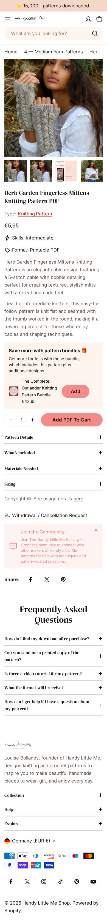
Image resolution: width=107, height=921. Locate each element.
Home (11, 51)
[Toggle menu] (7, 19)
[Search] (95, 33)
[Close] (96, 530)
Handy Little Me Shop (46, 903)
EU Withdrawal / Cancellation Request (45, 515)
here (78, 498)
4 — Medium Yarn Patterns (53, 51)
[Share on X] (47, 579)
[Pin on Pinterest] (63, 579)
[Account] (88, 19)
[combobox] (53, 33)
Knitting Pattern (35, 213)
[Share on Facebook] (30, 579)
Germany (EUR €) (31, 841)
